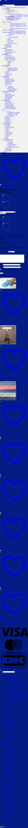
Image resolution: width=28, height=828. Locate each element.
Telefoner (5, 48)
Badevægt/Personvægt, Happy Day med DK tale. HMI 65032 (13, 378)
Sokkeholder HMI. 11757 (5, 584)
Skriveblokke (8, 148)
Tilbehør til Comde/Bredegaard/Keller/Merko (15, 7)
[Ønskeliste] (0, 154)
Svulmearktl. (10, 143)
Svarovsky (10, 42)
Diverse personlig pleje (10, 108)
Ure (3, 110)
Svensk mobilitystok (12, 43)
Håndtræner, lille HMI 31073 (6, 322)
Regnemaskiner (8, 149)
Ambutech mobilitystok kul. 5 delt (17, 33)
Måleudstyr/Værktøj (9, 80)
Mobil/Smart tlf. (8, 50)
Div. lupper (7, 126)
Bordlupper (7, 124)
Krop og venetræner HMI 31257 (7, 471)
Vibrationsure (8, 119)
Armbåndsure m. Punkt (13, 113)
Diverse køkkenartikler (10, 58)
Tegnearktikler (8, 150)
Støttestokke (8, 45)
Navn (1, 264)
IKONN (4, 152)
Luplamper (7, 131)
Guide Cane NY (11, 10)
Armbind (7, 71)
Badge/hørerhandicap (13, 69)
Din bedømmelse (4, 251)
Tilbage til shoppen (7, 32)
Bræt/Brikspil (11, 87)
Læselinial (7, 128)
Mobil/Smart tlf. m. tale (10, 52)
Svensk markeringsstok (13, 19)
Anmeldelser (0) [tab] (6, 232)
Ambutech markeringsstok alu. (14, 18)
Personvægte (8, 101)
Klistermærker (8, 74)
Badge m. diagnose (12, 70)
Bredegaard (10, 34)
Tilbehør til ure (8, 122)
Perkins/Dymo (11, 145)
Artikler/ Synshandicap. (10, 59)
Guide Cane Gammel (12, 11)
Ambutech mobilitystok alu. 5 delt (17, 24)
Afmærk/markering (9, 81)
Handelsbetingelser (4, 668)
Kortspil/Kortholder (12, 89)
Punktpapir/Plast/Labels (13, 147)
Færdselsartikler (6, 65)
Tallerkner (10, 61)
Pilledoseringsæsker (9, 106)
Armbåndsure (8, 111)
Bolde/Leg (10, 86)
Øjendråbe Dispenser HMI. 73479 (7, 509)
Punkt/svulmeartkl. (9, 140)
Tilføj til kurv (3, 213)
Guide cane (7, 8)
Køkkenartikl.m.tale (9, 56)
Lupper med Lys (8, 132)
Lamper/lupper (8, 134)
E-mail (1, 267)
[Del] (3, 826)
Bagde (6, 66)
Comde (9, 35)
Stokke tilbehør (8, 47)
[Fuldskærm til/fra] (1, 826)
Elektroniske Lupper (9, 127)
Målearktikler (8, 102)
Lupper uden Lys (9, 133)
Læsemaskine (8, 98)
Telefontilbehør (8, 53)
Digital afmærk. (8, 84)
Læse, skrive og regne (8, 139)
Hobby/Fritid (6, 76)
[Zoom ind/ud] (0, 826)
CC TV (6, 92)
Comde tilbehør (13, 37)
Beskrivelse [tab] (5, 231)
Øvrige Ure (7, 121)
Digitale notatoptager (10, 95)
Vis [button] (0, 320)
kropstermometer (9, 105)
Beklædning (8, 82)
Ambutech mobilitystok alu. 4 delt (17, 23)
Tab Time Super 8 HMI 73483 (6, 547)
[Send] (3, 673)
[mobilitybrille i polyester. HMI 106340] (6, 200)
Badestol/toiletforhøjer (10, 107)
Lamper (7, 129)
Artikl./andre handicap (10, 60)
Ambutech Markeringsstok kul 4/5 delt (19, 14)
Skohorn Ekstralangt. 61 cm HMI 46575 (9, 622)
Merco (9, 39)
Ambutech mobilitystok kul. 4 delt (17, 32)
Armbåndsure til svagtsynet (14, 112)
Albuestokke (8, 44)
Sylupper (7, 136)
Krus (9, 64)
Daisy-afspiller (8, 94)
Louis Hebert (11, 40)
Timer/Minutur (8, 55)
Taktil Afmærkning (9, 79)
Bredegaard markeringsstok (14, 17)
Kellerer (9, 38)
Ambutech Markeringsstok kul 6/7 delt (19, 16)
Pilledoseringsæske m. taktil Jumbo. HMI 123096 (11, 434)
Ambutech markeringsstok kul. (14, 13)
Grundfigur (10, 142)
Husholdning (5, 54)
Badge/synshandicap (12, 68)
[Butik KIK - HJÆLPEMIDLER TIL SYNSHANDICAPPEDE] (5, 0)
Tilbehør (7, 138)
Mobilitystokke (8, 21)
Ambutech (10, 22)
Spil (6, 85)
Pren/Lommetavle (12, 144)
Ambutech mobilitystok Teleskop (17, 31)
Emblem (7, 73)
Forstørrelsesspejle (9, 103)
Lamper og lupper (7, 123)
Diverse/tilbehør (9, 96)
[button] (4, 3)
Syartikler (7, 77)
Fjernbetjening (8, 97)
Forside (1, 186)
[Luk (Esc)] (4, 826)
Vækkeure (7, 117)
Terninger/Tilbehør (12, 90)
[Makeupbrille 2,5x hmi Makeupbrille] (6, 207)
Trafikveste (7, 75)
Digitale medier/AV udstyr (9, 91)
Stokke (4, 6)
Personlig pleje (6, 100)
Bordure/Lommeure (9, 116)
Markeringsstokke (9, 680)
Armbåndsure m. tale (12, 115)
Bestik (9, 63)
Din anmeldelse (3, 254)
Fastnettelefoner (9, 49)
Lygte (6, 137)
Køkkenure (7, 118)
